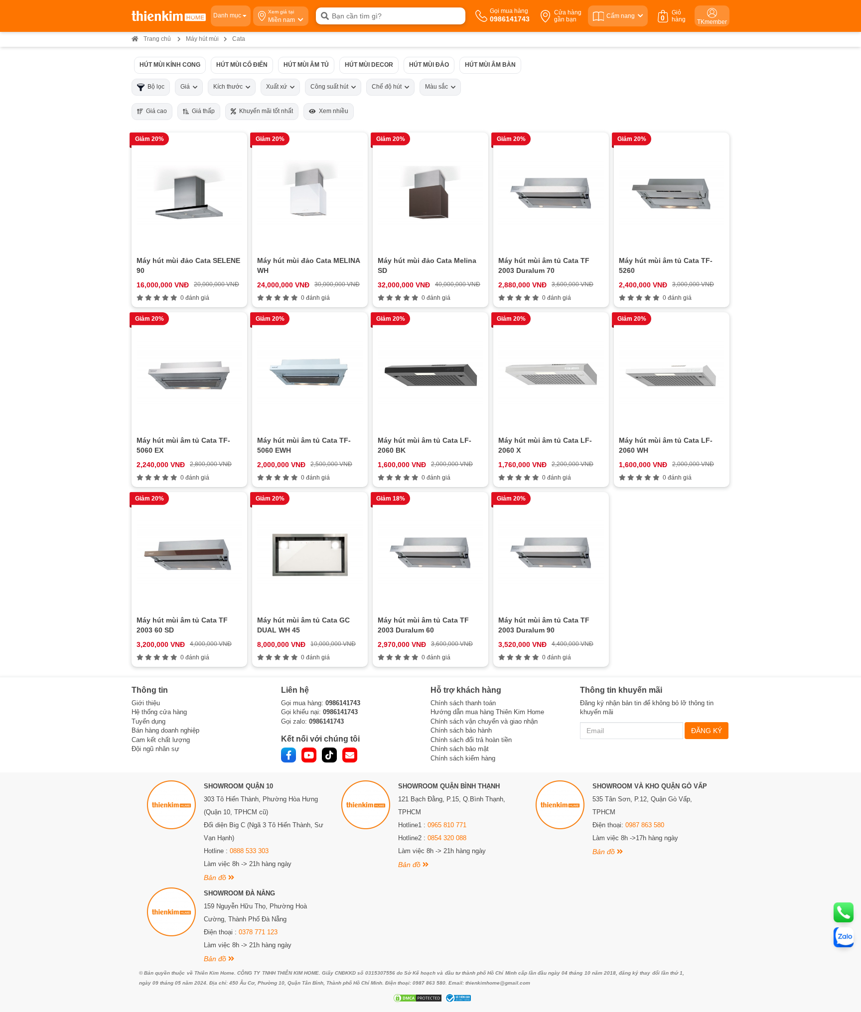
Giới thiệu (146, 703)
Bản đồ (216, 878)
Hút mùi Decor (369, 64)
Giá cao (155, 111)
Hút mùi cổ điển (242, 64)
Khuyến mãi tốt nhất (264, 111)
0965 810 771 (447, 825)
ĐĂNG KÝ (706, 731)
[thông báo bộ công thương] (456, 998)
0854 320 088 (447, 838)
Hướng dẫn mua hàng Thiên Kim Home (487, 712)
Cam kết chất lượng (161, 740)
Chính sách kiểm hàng (462, 758)
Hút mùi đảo (429, 64)
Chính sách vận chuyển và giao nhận (484, 721)
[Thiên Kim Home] (169, 15)
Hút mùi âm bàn (490, 64)
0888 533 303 (249, 851)
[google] (349, 755)
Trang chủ (157, 38)
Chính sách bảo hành (461, 730)
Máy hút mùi (202, 38)
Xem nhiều (332, 111)
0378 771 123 (258, 932)
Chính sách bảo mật (459, 749)
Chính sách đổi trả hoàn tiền (471, 740)
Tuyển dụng (148, 721)
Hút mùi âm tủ (306, 64)
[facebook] (288, 755)
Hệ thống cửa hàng (159, 712)
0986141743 (342, 703)
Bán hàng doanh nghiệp (165, 730)
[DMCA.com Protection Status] (416, 998)
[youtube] (308, 755)
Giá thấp (202, 111)
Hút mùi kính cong (170, 64)
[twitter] (329, 755)
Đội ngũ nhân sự (155, 749)
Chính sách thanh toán (463, 703)
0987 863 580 (644, 825)
